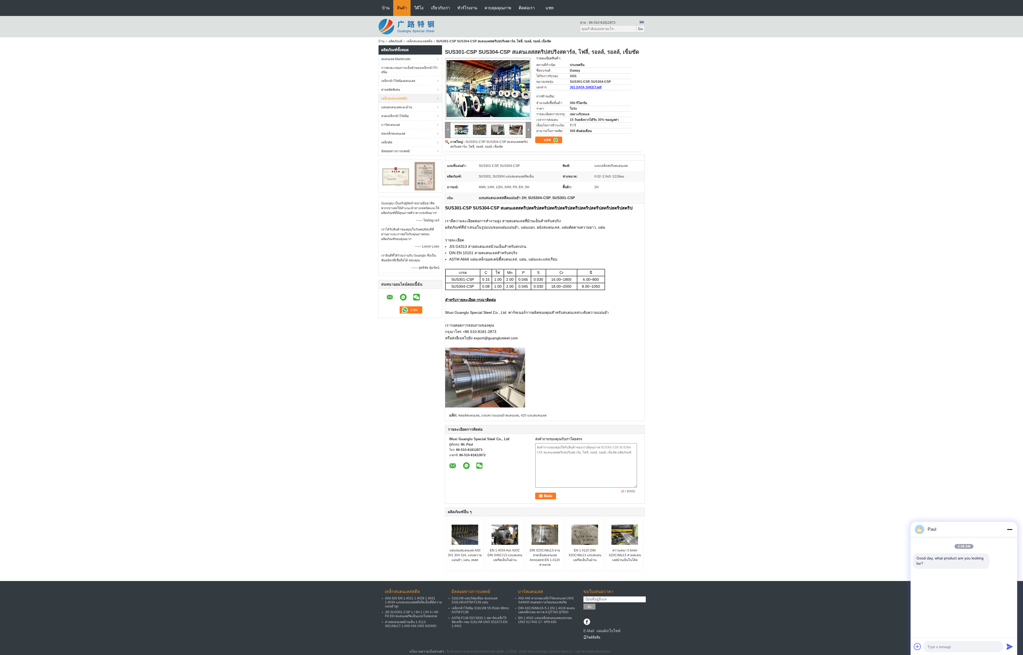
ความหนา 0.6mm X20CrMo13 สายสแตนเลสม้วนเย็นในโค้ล (625, 555)
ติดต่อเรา (527, 8)
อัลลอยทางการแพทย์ (395, 151)
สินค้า (402, 8)
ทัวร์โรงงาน (467, 8)
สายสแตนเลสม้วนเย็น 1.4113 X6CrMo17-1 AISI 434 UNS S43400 (410, 624)
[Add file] (917, 646)
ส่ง (589, 607)
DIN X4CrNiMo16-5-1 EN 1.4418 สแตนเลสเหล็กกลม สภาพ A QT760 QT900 (546, 610)
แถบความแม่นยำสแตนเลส (500, 415)
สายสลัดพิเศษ (390, 90)
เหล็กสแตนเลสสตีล (419, 41)
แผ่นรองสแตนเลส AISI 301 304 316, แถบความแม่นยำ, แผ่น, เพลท (465, 555)
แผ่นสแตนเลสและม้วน (396, 107)
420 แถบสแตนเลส (533, 415)
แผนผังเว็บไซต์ (608, 631)
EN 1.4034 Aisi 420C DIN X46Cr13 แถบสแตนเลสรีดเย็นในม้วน (505, 555)
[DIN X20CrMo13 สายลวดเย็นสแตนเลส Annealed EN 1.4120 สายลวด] (544, 534)
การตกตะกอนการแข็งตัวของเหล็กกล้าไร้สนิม (409, 70)
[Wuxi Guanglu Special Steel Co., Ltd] (407, 26)
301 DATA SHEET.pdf (586, 87)
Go (640, 29)
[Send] (1009, 646)
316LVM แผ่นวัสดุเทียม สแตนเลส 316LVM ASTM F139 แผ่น (474, 600)
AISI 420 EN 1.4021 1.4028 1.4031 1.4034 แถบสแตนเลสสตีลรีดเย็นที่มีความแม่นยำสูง (413, 602)
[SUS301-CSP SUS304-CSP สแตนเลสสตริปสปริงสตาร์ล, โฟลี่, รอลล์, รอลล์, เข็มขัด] (488, 88)
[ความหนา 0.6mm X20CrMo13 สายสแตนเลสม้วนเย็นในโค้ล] (624, 534)
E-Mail (588, 631)
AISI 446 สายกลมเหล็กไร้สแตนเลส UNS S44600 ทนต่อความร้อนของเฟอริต (546, 600)
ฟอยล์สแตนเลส (468, 415)
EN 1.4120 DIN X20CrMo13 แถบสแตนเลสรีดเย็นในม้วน (585, 555)
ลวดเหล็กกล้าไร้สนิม (395, 116)
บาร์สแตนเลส (390, 125)
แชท (550, 8)
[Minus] (1009, 529)
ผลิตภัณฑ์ (395, 41)
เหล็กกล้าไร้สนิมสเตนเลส (398, 81)
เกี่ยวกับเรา (440, 8)
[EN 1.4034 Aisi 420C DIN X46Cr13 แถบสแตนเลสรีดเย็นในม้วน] (504, 534)
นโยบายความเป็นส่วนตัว (426, 651)
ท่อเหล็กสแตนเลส (393, 133)
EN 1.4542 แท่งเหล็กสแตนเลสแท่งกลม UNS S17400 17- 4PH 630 (545, 620)
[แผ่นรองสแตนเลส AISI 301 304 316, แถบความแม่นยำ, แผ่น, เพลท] (465, 534)
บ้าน (385, 8)
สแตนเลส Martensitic (396, 59)
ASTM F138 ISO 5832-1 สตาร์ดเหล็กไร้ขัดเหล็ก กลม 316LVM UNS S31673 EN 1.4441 (480, 622)
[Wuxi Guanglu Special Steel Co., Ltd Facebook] (586, 622)
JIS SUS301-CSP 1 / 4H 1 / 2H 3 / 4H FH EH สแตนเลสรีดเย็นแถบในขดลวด (411, 614)
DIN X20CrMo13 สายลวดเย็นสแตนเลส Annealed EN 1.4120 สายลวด (545, 558)
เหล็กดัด (386, 142)
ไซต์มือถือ (593, 637)
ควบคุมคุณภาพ (498, 8)
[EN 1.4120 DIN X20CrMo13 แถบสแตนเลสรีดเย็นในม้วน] (584, 534)
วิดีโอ (419, 8)
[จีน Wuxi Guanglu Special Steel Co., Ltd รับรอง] (395, 176)
